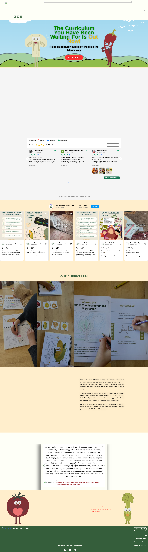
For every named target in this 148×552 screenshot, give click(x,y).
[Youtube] (18, 17)
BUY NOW (74, 57)
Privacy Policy (141, 538)
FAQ (145, 535)
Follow (96, 206)
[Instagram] (21, 17)
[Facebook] (15, 17)
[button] (143, 10)
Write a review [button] (112, 145)
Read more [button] (32, 165)
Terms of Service (140, 542)
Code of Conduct (140, 545)
